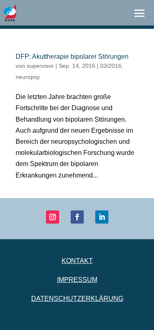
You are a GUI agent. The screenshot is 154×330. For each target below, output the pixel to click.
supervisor (40, 65)
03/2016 (111, 65)
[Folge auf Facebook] (77, 217)
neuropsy (28, 77)
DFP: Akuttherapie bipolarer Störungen (72, 56)
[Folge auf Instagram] (52, 217)
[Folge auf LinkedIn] (101, 217)
